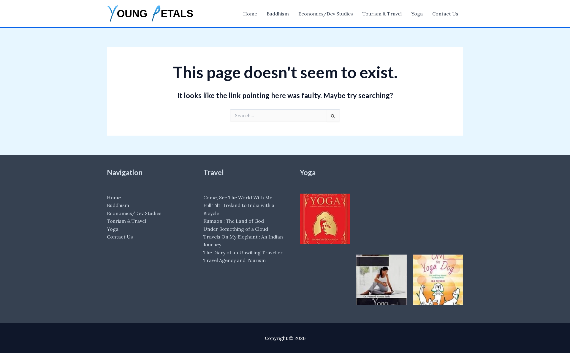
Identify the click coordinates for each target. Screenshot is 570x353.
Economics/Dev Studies (325, 14)
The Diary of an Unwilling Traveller (243, 252)
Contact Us (445, 14)
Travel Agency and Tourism (234, 260)
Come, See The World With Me (237, 197)
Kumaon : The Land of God (233, 221)
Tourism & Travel (382, 14)
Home (250, 14)
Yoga (417, 14)
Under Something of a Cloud (235, 229)
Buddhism (278, 14)
